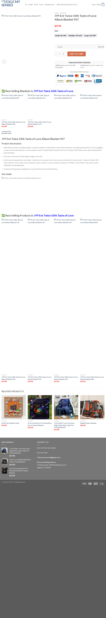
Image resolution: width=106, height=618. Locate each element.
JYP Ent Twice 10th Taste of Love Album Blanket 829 (13, 123)
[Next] (104, 112)
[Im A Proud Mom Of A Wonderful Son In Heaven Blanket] (40, 407)
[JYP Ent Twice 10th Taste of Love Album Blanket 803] (92, 296)
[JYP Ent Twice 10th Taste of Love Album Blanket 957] (40, 296)
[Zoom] (4, 62)
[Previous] (1, 112)
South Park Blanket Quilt (10, 423)
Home (30, 4)
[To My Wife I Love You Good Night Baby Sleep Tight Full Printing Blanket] (66, 407)
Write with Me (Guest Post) (67, 4)
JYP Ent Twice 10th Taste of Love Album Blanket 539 (13, 378)
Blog (41, 4)
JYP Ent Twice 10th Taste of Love (53, 90)
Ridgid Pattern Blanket (88, 423)
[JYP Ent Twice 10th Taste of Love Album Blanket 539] (14, 296)
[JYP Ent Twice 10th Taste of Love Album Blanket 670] (40, 106)
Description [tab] (6, 133)
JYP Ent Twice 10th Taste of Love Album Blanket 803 (92, 378)
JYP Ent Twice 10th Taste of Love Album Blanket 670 (39, 123)
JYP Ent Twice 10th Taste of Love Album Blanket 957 (39, 378)
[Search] (26, 5)
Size (56, 31)
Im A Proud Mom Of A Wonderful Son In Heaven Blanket (40, 424)
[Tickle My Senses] (12, 4)
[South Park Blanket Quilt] (14, 407)
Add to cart (76, 54)
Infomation (49, 4)
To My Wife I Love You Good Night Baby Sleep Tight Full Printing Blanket (64, 425)
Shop (36, 4)
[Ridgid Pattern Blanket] (92, 407)
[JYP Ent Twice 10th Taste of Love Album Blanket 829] (14, 106)
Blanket (63, 13)
